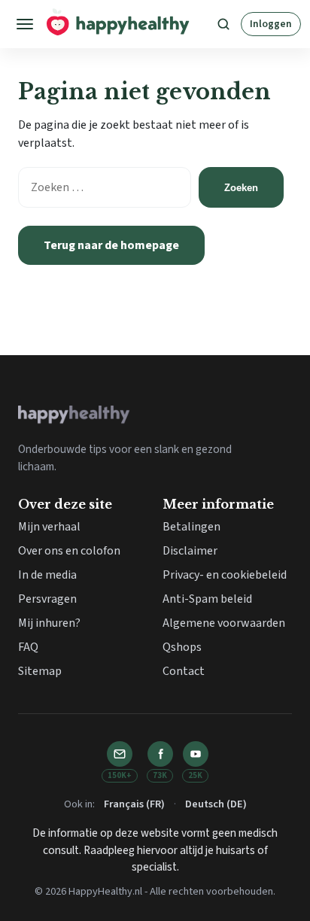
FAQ (28, 647)
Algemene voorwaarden (224, 623)
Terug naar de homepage (111, 245)
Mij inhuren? (49, 623)
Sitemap (40, 671)
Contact (184, 671)
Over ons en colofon (69, 551)
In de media (47, 575)
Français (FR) (134, 804)
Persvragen (47, 599)
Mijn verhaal (49, 526)
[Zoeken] (223, 24)
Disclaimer (190, 551)
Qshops (182, 647)
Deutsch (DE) (216, 804)
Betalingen (191, 526)
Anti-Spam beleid (207, 599)
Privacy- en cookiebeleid (225, 575)
